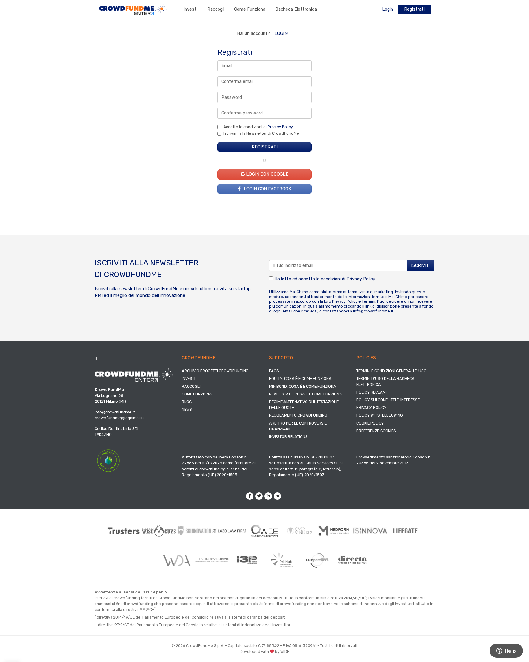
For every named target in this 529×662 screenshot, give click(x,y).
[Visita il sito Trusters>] (124, 530)
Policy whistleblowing (379, 415)
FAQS (274, 370)
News (187, 409)
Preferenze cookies (376, 430)
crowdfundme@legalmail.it (119, 418)
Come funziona (249, 9)
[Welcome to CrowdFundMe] (133, 9)
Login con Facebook (266, 189)
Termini (368, 301)
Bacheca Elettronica (296, 9)
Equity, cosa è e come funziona (300, 378)
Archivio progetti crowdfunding (215, 370)
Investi (190, 9)
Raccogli (215, 9)
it (96, 358)
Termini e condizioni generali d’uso (391, 370)
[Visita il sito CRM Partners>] (317, 560)
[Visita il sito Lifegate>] (405, 530)
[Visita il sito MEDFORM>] (335, 531)
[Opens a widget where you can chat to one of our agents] (506, 651)
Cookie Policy (370, 423)
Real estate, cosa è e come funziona (305, 394)
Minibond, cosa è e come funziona (302, 386)
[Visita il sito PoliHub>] (282, 560)
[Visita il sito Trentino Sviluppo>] (212, 560)
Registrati (414, 9)
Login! (281, 33)
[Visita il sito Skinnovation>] (194, 530)
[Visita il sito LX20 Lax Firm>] (229, 531)
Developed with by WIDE (264, 651)
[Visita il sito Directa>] (353, 560)
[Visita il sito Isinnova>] (370, 531)
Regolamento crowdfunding (298, 415)
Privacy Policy (280, 127)
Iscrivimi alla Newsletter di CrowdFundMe (261, 133)
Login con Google (266, 174)
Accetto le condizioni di (258, 127)
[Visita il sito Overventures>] (300, 531)
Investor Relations (288, 436)
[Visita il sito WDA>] (176, 560)
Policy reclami (371, 392)
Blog (187, 401)
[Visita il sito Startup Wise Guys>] (159, 530)
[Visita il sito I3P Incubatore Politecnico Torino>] (247, 560)
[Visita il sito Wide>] (265, 531)
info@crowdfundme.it (373, 311)
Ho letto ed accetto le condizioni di (324, 279)
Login (387, 9)
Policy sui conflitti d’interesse (388, 400)
